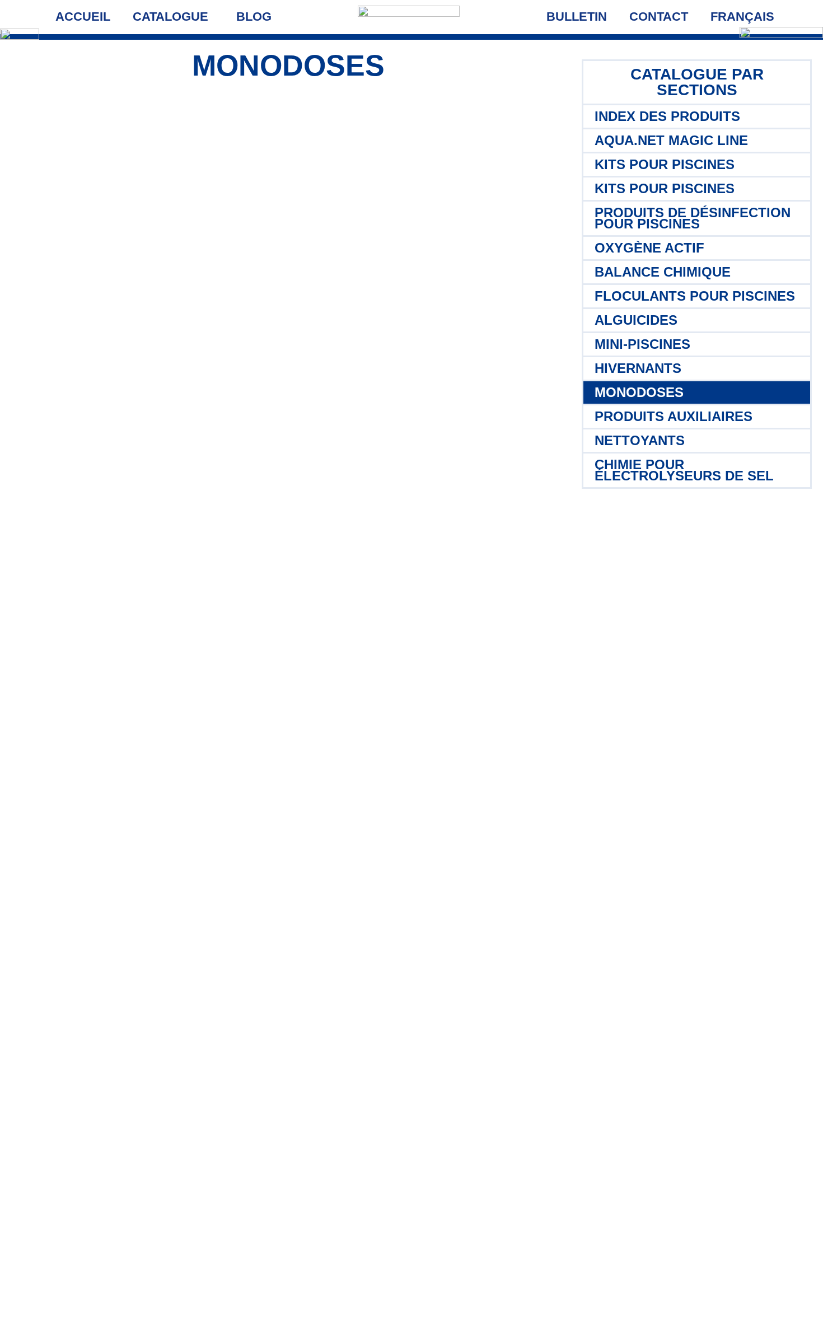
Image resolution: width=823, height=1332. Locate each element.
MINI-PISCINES (642, 344)
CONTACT (658, 17)
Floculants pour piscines (695, 295)
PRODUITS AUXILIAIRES (673, 416)
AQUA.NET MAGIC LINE (671, 140)
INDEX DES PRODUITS (667, 116)
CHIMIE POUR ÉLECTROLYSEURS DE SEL (684, 470)
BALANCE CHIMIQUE (663, 271)
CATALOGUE (170, 17)
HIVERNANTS (638, 368)
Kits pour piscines (665, 164)
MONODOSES (639, 392)
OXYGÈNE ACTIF (649, 247)
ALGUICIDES (636, 320)
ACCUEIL (82, 17)
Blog (254, 17)
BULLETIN (576, 17)
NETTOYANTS (640, 440)
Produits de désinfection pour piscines (693, 218)
